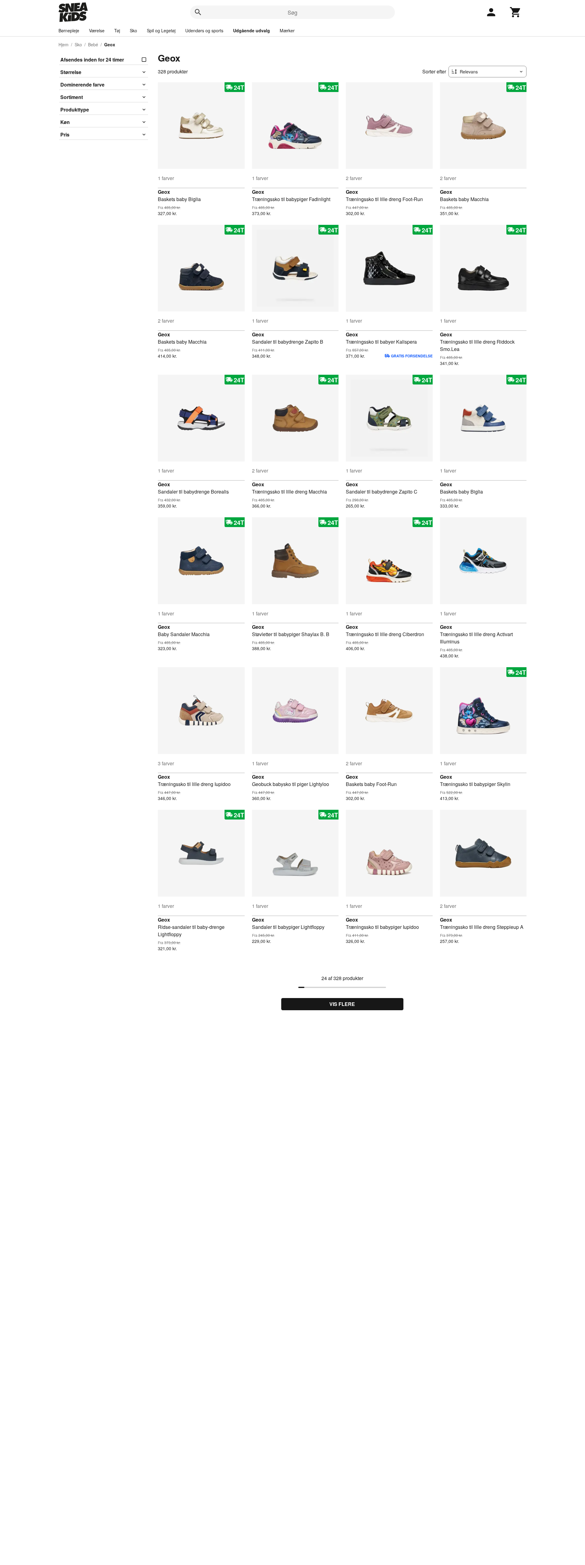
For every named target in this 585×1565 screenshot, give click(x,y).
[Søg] (198, 12)
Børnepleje (68, 30)
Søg (292, 12)
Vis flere (342, 1003)
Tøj (117, 30)
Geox (164, 191)
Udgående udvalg (251, 30)
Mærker (287, 30)
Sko (133, 30)
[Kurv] (515, 12)
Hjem (63, 44)
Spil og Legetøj (161, 30)
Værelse (97, 30)
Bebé (93, 44)
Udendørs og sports (204, 30)
